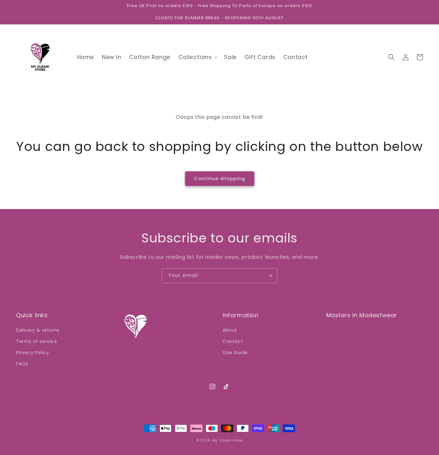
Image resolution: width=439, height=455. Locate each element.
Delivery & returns (37, 330)
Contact (233, 341)
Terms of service (36, 341)
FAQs (22, 364)
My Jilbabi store (227, 440)
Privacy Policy (32, 352)
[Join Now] (270, 275)
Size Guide (235, 352)
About (230, 330)
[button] (197, 57)
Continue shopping (219, 178)
